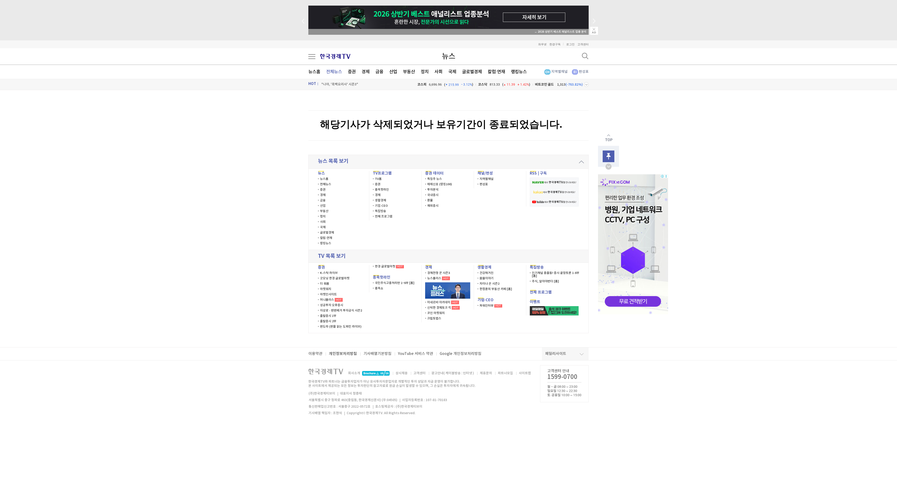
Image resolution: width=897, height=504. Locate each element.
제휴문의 (486, 373)
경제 (366, 71)
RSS (533, 173)
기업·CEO (381, 206)
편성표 (584, 72)
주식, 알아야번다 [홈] (545, 281)
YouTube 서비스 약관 (415, 354)
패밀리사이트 (555, 354)
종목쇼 (379, 288)
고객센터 (583, 44)
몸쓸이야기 (487, 278)
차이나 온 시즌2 (489, 284)
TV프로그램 (382, 173)
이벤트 (535, 302)
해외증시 (432, 206)
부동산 (409, 71)
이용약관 (315, 354)
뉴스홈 (314, 71)
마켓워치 (325, 289)
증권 (352, 71)
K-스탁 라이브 (329, 273)
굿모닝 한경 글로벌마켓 (334, 278)
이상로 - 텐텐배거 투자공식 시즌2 (341, 310)
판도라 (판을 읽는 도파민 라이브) (341, 327)
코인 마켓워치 (436, 313)
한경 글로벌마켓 (389, 266)
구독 (543, 173)
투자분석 (432, 190)
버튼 (586, 84)
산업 (393, 71)
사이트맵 (525, 373)
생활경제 (380, 200)
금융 (379, 71)
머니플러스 (331, 300)
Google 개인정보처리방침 (460, 354)
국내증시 (432, 195)
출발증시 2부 (328, 321)
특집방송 (380, 211)
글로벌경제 (472, 71)
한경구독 (555, 44)
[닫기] (594, 31)
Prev (303, 21)
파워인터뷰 (490, 306)
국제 (452, 71)
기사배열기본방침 (377, 354)
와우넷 (542, 44)
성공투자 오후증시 (331, 305)
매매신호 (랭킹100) (439, 184)
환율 (430, 200)
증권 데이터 (434, 173)
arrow (581, 162)
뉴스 (448, 56)
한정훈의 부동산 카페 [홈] (496, 289)
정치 (425, 71)
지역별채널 (559, 72)
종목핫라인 (382, 190)
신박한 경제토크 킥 (443, 308)
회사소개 (354, 373)
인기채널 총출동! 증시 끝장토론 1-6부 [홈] (555, 274)
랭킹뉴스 (519, 71)
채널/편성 (485, 173)
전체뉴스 (334, 71)
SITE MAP (311, 56)
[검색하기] (585, 56)
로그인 (570, 44)
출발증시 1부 (328, 316)
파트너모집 (505, 373)
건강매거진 (487, 273)
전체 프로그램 (383, 216)
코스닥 (482, 85)
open (608, 167)
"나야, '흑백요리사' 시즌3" (339, 84)
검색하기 (585, 56)
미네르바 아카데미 (442, 302)
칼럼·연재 (496, 71)
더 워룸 (324, 284)
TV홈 (378, 179)
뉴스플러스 (438, 278)
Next (594, 21)
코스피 (422, 85)
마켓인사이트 (328, 294)
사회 (438, 71)
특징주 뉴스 (434, 179)
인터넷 (467, 373)
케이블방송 (453, 373)
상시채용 (401, 373)
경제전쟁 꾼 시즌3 (438, 273)
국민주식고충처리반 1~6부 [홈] (394, 283)
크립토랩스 (434, 318)
